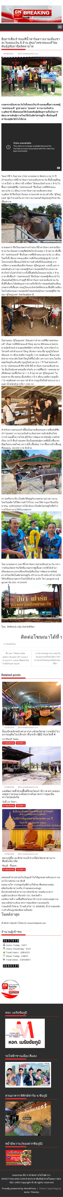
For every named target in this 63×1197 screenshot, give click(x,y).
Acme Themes (31, 1192)
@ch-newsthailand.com (28, 53)
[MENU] (60, 27)
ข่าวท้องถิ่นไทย (10, 644)
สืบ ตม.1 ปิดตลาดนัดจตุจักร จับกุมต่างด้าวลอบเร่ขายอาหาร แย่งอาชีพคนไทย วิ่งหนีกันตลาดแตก (15, 658)
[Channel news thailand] (31, 21)
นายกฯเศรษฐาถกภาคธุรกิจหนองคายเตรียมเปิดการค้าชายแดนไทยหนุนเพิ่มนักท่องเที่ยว (47, 658)
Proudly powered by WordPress (19, 1188)
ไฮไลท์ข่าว (21, 743)
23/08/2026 (9, 727)
